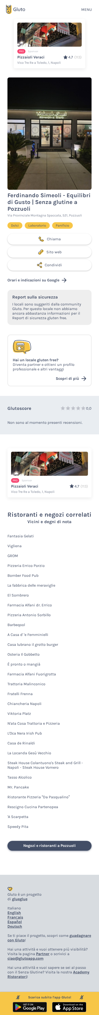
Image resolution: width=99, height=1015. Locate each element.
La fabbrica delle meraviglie (31, 585)
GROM (12, 555)
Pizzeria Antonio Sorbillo (29, 615)
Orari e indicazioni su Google (33, 280)
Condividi (53, 265)
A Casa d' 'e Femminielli (27, 634)
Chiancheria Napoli (24, 703)
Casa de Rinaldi (21, 743)
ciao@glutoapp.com (25, 958)
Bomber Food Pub (22, 575)
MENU (86, 9)
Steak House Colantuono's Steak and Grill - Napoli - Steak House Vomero (45, 765)
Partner (43, 954)
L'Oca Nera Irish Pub (24, 733)
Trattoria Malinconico (26, 684)
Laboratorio (37, 225)
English (14, 912)
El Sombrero (18, 595)
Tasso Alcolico (19, 777)
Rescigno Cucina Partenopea (32, 807)
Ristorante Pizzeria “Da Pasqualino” (38, 797)
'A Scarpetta (17, 816)
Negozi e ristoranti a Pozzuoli (49, 845)
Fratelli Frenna (20, 693)
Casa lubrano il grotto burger (32, 644)
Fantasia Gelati (20, 536)
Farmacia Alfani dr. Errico (29, 605)
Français (15, 917)
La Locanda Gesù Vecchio (29, 753)
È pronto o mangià (23, 664)
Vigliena (14, 546)
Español (14, 922)
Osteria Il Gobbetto (23, 654)
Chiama (54, 239)
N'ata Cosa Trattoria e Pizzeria (33, 723)
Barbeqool (16, 624)
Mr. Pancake (18, 787)
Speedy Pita (17, 826)
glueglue (19, 899)
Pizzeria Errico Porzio (26, 565)
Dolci (15, 225)
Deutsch (14, 926)
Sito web (54, 252)
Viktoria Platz (19, 713)
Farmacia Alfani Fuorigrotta (31, 674)
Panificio (62, 225)
